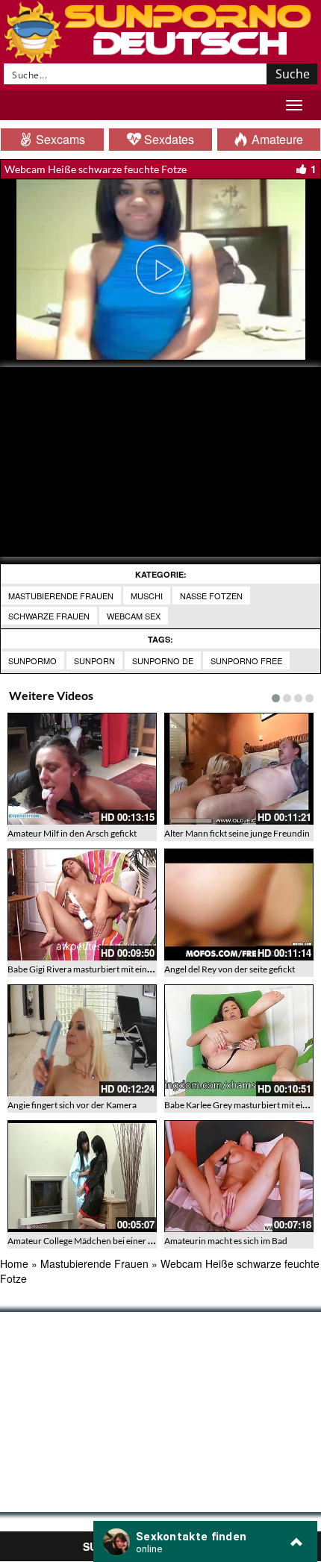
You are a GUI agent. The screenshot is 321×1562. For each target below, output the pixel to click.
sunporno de (162, 660)
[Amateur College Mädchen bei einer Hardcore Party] (82, 1176)
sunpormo (32, 660)
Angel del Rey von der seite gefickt (229, 969)
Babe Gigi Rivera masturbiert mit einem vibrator (100, 969)
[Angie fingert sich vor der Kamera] (82, 1040)
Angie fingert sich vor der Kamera (72, 1104)
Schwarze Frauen (49, 616)
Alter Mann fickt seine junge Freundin (237, 833)
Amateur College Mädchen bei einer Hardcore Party (107, 1240)
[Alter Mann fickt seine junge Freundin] (239, 769)
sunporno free (246, 660)
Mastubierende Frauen (60, 596)
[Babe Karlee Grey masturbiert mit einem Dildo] (239, 1040)
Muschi (147, 596)
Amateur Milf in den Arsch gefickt (72, 833)
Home (14, 1263)
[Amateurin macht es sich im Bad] (239, 1176)
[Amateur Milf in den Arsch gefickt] (82, 769)
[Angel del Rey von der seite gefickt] (239, 904)
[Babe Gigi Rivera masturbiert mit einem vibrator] (82, 904)
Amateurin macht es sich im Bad (225, 1240)
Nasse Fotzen (211, 596)
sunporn (94, 660)
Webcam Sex (133, 616)
